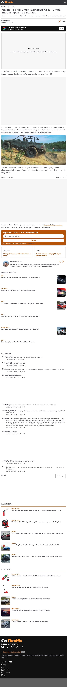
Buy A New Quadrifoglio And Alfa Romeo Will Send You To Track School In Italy (38, 533)
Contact (3, 665)
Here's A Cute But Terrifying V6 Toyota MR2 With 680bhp (48, 254)
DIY (2, 276)
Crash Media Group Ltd (12, 652)
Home (3, 6)
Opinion (4, 289)
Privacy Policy (31, 243)
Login (2, 674)
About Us (3, 664)
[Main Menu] (65, 2)
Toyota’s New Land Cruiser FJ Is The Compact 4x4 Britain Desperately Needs (37, 556)
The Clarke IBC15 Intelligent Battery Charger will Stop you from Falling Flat (36, 522)
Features (15, 608)
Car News (11, 6)
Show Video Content (33, 48)
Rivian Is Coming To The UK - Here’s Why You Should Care (31, 599)
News (13, 531)
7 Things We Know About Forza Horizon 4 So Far (16, 254)
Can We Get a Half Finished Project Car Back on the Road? (20, 316)
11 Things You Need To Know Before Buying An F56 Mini (20, 329)
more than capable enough (22, 71)
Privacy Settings (5, 672)
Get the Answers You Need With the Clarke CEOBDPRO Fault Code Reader (36, 576)
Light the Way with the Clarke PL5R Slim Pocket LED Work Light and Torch (36, 510)
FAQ (2, 667)
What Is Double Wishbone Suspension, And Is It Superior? (20, 277)
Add (61, 28)
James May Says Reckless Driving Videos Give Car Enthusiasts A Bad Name (37, 545)
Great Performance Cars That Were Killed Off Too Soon (30, 621)
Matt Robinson (5, 20)
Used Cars (4, 327)
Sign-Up (3, 675)
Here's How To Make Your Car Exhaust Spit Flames (18, 290)
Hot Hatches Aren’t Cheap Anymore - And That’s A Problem (31, 610)
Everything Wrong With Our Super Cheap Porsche (18, 342)
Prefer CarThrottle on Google (16, 27)
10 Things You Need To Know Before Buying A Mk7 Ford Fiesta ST (23, 303)
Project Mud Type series (53, 225)
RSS (2, 670)
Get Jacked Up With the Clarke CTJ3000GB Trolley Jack (30, 587)
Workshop (15, 508)
